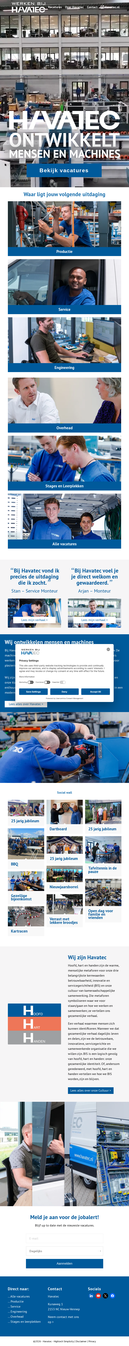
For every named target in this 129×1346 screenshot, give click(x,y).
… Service (14, 1306)
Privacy (92, 1341)
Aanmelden (64, 1263)
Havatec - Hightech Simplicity (58, 1341)
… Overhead (16, 1317)
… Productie (16, 1301)
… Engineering (17, 1311)
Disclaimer (81, 1341)
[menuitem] (54, 7)
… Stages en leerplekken (24, 1322)
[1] (28, 7)
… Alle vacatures (19, 1296)
